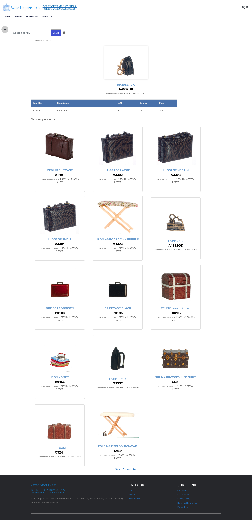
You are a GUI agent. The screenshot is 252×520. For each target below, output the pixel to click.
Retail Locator (32, 16)
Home (7, 16)
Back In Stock (134, 499)
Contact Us (47, 16)
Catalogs (18, 16)
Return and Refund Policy (188, 503)
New (130, 491)
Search (56, 33)
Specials (132, 495)
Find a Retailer (183, 495)
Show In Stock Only (43, 40)
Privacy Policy (183, 507)
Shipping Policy (183, 499)
